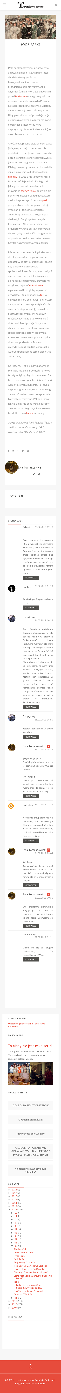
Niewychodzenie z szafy (30, 1133)
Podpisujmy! (20, 1259)
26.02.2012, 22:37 (44, 804)
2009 (14, 1307)
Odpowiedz (30, 578)
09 (16, 1222)
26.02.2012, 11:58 (44, 586)
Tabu (16, 1281)
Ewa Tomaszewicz (34, 746)
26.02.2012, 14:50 (44, 719)
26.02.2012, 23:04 (44, 853)
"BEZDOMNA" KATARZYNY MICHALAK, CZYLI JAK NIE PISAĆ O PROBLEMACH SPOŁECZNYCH (30, 1151)
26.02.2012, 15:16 (44, 749)
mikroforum (36, 285)
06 (16, 1232)
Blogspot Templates (24, 1383)
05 (16, 1235)
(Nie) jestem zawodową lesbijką (30, 1265)
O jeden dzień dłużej (30, 1119)
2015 (14, 1199)
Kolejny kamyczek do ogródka (29, 1269)
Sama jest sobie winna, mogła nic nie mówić (33, 1277)
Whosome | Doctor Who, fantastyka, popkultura (27, 1025)
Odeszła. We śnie (23, 1294)
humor (29, 413)
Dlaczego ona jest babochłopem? (31, 1272)
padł (44, 200)
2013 (14, 1206)
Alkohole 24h (20, 1249)
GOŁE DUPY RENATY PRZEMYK (31, 1105)
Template (39, 1380)
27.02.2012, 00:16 (44, 897)
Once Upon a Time (23, 1252)
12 (16, 1212)
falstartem (21, 96)
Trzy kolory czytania (24, 1262)
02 (16, 1245)
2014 (14, 1202)
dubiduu (12, 176)
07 (16, 1229)
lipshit (27, 586)
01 (16, 1297)
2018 (14, 1189)
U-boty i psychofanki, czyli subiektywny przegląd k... (28, 1286)
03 (16, 1242)
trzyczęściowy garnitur (23, 1380)
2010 (14, 1304)
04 (16, 1239)
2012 (14, 1209)
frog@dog (29, 616)
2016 (14, 1196)
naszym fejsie (28, 190)
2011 (14, 1301)
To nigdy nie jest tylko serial (30, 1046)
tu (41, 294)
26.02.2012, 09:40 (44, 527)
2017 (14, 1192)
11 (16, 1216)
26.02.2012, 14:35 (44, 620)
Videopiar (41, 1383)
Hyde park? (19, 1255)
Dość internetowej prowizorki (29, 1291)
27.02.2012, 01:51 (44, 937)
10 (16, 1219)
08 (16, 1226)
